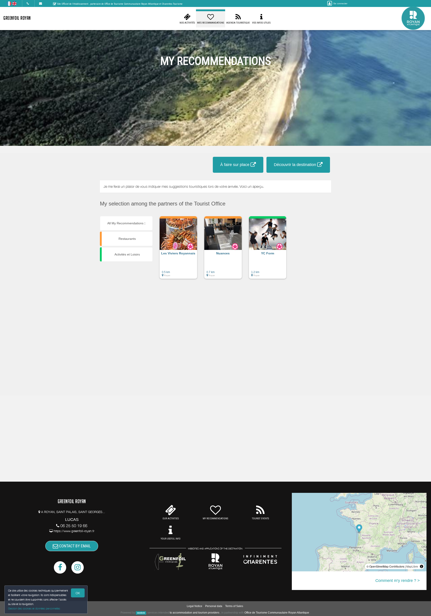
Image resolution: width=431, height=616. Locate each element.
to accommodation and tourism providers (194, 612)
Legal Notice (194, 606)
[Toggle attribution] (421, 566)
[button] (178, 249)
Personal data (213, 606)
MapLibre (412, 566)
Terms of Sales (234, 606)
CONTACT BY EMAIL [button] (74, 546)
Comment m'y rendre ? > (397, 580)
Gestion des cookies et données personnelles (34, 608)
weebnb (141, 613)
